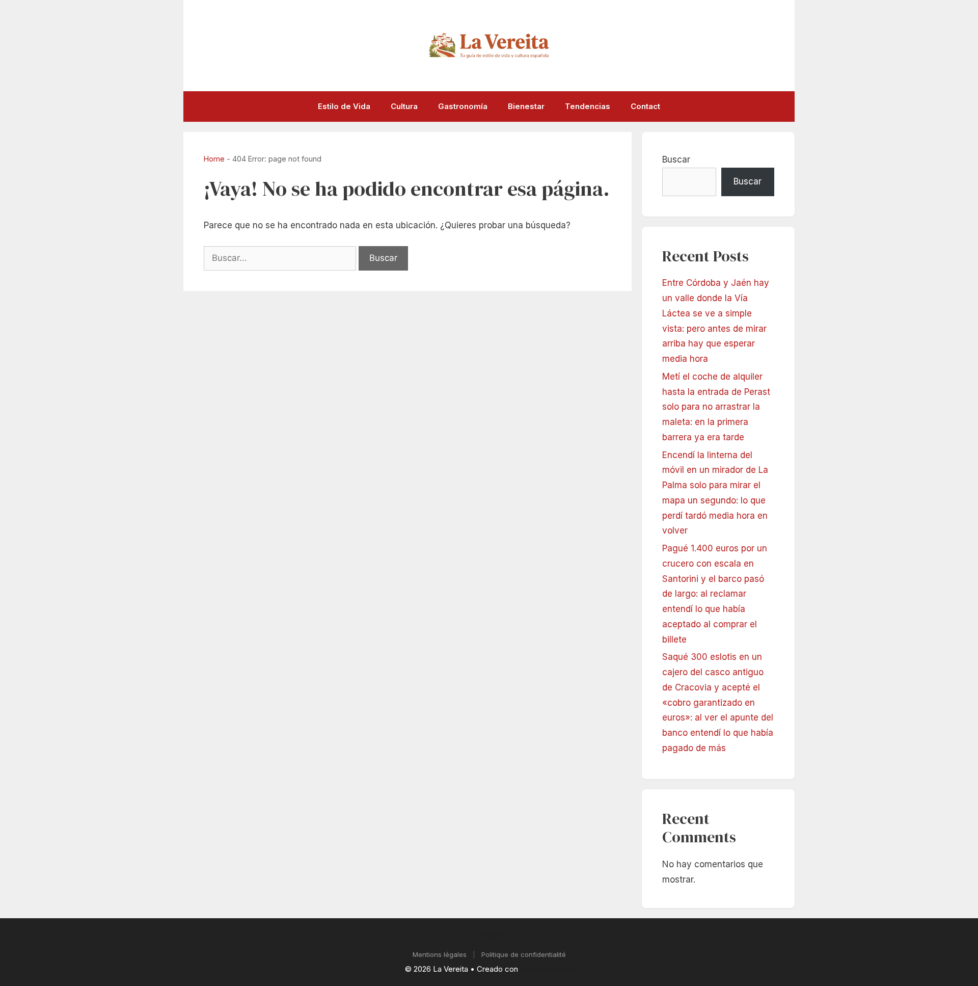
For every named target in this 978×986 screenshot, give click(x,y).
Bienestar (526, 106)
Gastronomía (462, 106)
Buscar (676, 159)
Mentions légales (440, 954)
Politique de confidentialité (523, 954)
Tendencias (587, 106)
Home (214, 158)
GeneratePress (546, 969)
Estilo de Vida (344, 106)
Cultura (404, 106)
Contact (645, 106)
